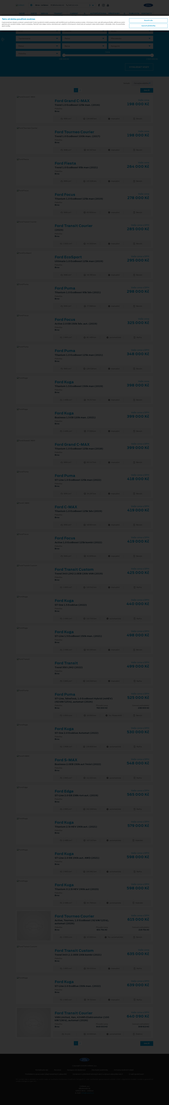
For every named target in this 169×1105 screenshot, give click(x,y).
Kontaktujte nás (41, 1070)
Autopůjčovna (98, 13)
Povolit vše (148, 20)
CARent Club (74, 14)
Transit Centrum (58, 14)
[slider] (64, 55)
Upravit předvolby (148, 26)
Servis (44, 13)
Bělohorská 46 (56, 5)
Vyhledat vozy (139, 67)
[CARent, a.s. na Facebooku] (100, 5)
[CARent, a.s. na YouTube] (109, 5)
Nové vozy (22, 14)
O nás (124, 14)
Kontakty (146, 13)
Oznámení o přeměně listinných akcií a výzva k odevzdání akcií (98, 1074)
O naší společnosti (136, 1074)
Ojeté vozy (34, 14)
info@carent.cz (87, 1093)
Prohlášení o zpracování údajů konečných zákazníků (46, 1074)
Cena (107, 52)
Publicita (134, 13)
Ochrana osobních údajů (124, 1070)
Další (147, 90)
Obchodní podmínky (100, 1070)
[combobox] (38, 31)
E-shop (85, 14)
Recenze (57, 1070)
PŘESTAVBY (114, 13)
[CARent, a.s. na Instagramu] (104, 5)
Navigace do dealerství (76, 1070)
